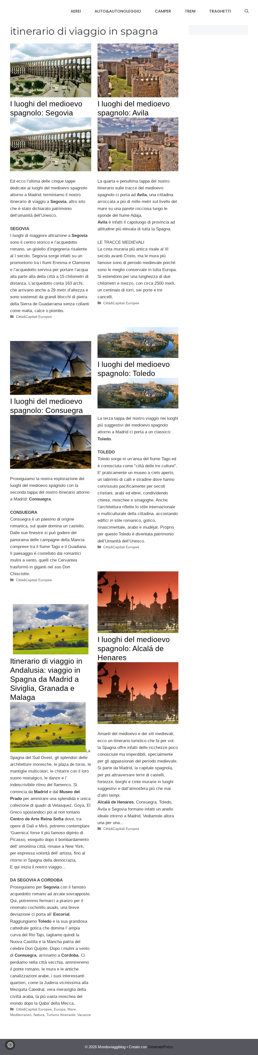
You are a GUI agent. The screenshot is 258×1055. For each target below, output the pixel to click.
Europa (60, 1009)
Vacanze (84, 1015)
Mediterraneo (20, 1015)
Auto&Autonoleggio (117, 11)
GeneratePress (160, 1047)
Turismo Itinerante (60, 1015)
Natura (39, 1015)
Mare (72, 1009)
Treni (190, 11)
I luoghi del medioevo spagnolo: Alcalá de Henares (134, 648)
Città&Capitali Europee (34, 317)
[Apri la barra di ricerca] (246, 11)
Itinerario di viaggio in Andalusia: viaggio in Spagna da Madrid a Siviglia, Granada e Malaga (46, 679)
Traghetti (220, 11)
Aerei (76, 11)
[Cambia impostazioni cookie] (10, 1045)
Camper (163, 11)
